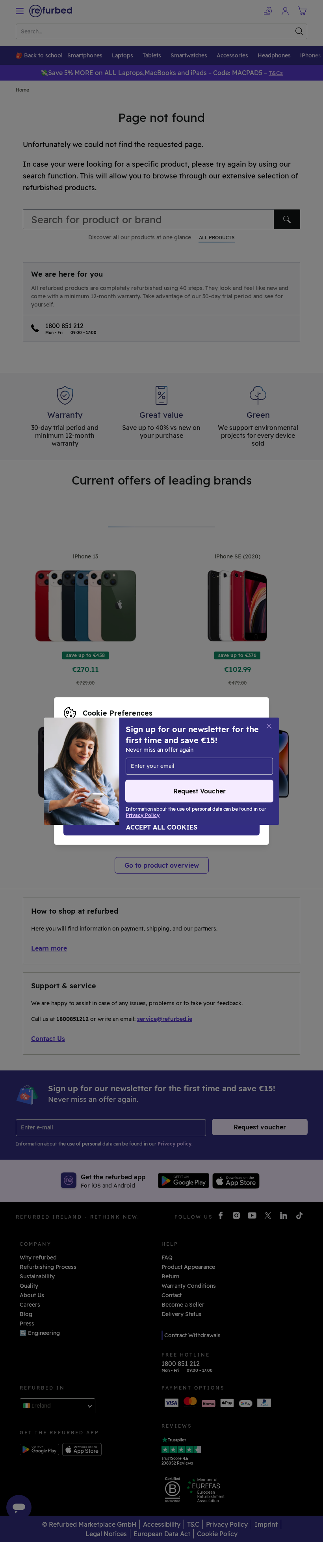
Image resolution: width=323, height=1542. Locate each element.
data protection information (153, 762)
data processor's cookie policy (105, 771)
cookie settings (229, 754)
